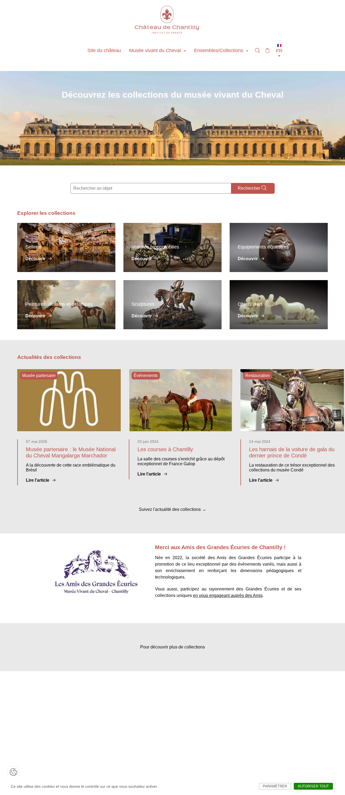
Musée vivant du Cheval (155, 50)
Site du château (104, 50)
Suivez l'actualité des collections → (172, 509)
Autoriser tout (315, 786)
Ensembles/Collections (219, 50)
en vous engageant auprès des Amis (228, 595)
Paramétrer (277, 786)
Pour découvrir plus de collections (172, 647)
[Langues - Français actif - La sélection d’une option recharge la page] (279, 50)
